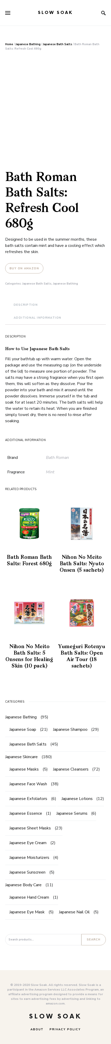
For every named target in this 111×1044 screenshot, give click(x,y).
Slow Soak (55, 12)
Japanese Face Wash (28, 784)
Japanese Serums (72, 813)
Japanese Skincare (21, 757)
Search (93, 939)
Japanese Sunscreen (27, 872)
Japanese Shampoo (70, 729)
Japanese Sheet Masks (30, 828)
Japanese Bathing (28, 44)
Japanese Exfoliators (28, 799)
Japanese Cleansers (71, 769)
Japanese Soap (22, 729)
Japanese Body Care (23, 885)
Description (26, 305)
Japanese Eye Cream (27, 843)
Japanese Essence (25, 813)
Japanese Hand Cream (29, 897)
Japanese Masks (24, 769)
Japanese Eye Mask (27, 912)
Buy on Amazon (24, 268)
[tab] (25, 305)
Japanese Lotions (77, 799)
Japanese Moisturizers (29, 857)
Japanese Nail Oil (74, 912)
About (36, 1029)
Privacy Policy (65, 1029)
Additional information (37, 318)
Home (9, 44)
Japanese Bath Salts (57, 44)
